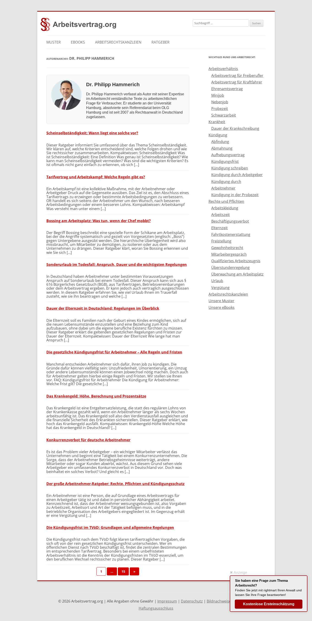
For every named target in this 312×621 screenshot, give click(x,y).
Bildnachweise (219, 601)
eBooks (78, 42)
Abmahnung (222, 148)
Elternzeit (219, 227)
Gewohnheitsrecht (227, 247)
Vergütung (220, 287)
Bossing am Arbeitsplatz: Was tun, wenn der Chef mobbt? (98, 220)
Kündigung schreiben (229, 168)
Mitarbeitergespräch (229, 254)
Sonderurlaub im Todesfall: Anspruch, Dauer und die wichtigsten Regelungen (116, 264)
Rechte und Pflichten (226, 201)
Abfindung (220, 141)
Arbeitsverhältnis (223, 68)
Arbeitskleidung (224, 207)
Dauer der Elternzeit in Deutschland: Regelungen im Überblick (102, 308)
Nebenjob (219, 101)
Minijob (217, 95)
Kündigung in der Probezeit (235, 194)
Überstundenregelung (230, 267)
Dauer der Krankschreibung (235, 128)
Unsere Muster (221, 300)
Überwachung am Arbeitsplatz (237, 274)
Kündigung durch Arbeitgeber (237, 174)
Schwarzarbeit (223, 115)
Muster (53, 42)
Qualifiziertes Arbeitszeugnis (235, 260)
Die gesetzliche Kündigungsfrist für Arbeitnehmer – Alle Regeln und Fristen (114, 352)
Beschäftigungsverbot (230, 221)
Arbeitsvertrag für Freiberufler (237, 75)
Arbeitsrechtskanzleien (118, 42)
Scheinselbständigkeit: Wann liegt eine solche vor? (92, 132)
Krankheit (217, 121)
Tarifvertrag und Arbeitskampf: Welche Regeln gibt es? (95, 176)
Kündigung (218, 135)
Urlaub (217, 280)
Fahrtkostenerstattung (230, 234)
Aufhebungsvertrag (228, 154)
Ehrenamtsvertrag (227, 88)
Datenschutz (192, 601)
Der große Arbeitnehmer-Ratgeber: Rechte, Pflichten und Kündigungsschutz (115, 483)
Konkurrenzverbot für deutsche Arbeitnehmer (88, 439)
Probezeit (219, 108)
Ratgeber (160, 42)
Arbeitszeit (220, 214)
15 (123, 571)
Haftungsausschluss (156, 608)
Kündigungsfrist (225, 161)
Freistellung (221, 241)
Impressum (167, 601)
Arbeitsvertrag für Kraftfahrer (236, 82)
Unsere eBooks (222, 307)
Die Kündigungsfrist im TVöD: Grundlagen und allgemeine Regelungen (110, 527)
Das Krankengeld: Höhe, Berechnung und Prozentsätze (96, 396)
